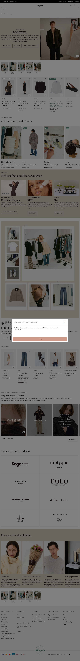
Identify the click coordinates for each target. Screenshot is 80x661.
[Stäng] (64, 322)
